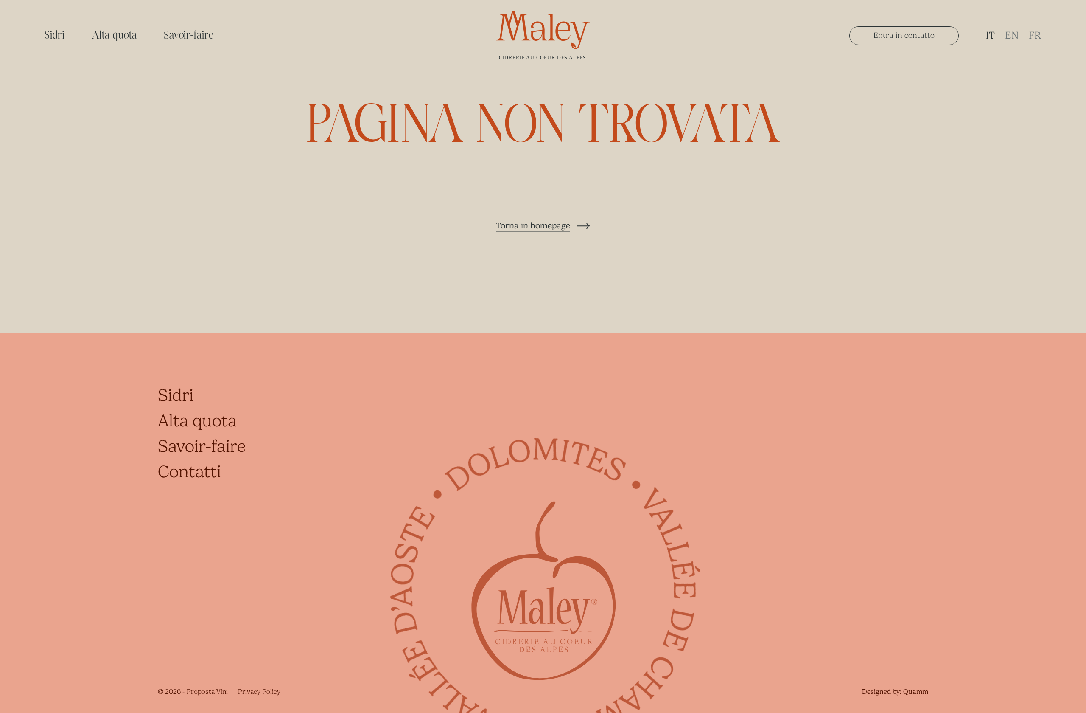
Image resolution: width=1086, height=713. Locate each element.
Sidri (55, 35)
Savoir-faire (189, 35)
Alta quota (114, 35)
